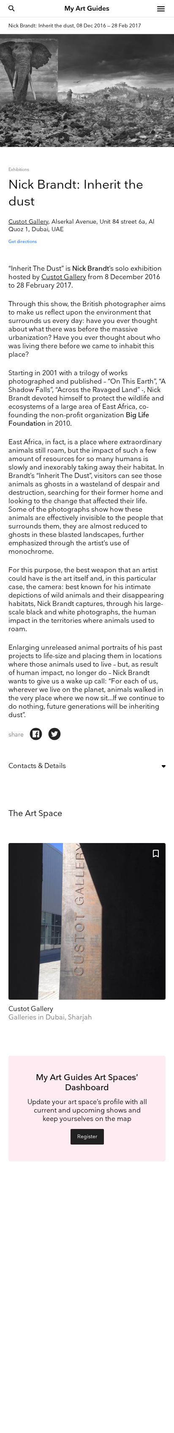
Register (87, 1137)
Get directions (22, 241)
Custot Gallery (28, 221)
